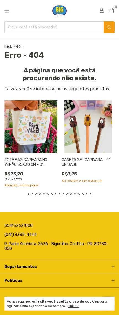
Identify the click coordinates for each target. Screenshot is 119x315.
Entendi (73, 306)
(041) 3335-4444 (20, 234)
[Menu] (6, 10)
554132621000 (18, 225)
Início (8, 46)
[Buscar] (109, 27)
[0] (112, 10)
